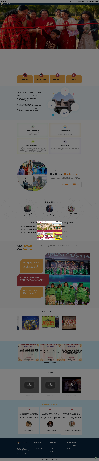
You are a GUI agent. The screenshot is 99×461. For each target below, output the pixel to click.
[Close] (61, 221)
